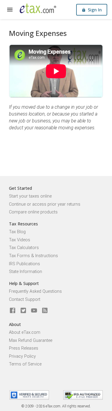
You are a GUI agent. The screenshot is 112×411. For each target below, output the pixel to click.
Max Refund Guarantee (30, 340)
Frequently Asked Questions (35, 291)
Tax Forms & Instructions (33, 255)
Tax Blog (17, 231)
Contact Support (24, 299)
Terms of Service (25, 364)
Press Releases (23, 348)
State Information (25, 271)
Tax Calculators (24, 247)
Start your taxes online (30, 196)
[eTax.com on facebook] (12, 311)
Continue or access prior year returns (44, 204)
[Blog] (44, 311)
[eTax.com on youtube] (34, 311)
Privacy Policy (22, 356)
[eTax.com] (38, 8)
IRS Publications (24, 263)
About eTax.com (24, 332)
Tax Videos (19, 239)
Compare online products (33, 212)
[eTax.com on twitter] (23, 311)
